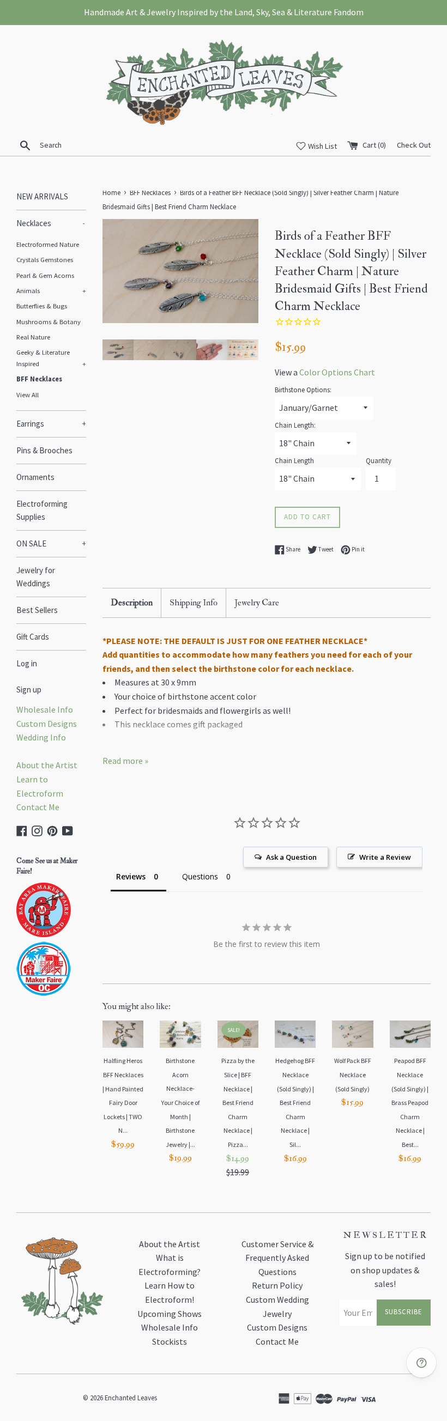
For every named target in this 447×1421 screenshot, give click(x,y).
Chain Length (294, 460)
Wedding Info (41, 737)
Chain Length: (295, 425)
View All (27, 394)
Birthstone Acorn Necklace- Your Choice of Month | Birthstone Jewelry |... (180, 1102)
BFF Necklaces (39, 378)
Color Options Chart (337, 372)
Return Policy (277, 1285)
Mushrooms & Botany (48, 321)
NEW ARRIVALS (42, 196)
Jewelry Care (256, 602)
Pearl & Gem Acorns (45, 275)
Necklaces (50, 223)
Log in (26, 663)
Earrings (51, 423)
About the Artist (46, 765)
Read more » (125, 760)
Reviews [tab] (131, 876)
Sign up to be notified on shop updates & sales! (385, 1269)
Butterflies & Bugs (41, 305)
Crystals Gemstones (44, 259)
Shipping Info (194, 602)
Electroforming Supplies (42, 510)
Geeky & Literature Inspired (51, 357)
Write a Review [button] (385, 857)
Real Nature (33, 336)
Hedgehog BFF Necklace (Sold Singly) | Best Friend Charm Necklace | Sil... (295, 1102)
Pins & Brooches (44, 450)
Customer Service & (277, 1243)
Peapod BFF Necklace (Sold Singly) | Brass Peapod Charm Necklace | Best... (409, 1102)
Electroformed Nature (47, 244)
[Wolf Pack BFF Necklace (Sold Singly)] (352, 1034)
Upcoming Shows (169, 1313)
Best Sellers (37, 610)
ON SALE (51, 543)
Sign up (28, 689)
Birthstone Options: (303, 389)
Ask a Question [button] (291, 857)
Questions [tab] (200, 876)
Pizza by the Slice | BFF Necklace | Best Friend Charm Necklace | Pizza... (238, 1102)
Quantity (378, 460)
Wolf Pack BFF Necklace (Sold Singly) (352, 1074)
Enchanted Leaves (131, 1397)
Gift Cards (32, 636)
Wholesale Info (44, 709)
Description (132, 602)
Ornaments (35, 477)
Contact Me (37, 806)
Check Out (414, 145)
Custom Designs (46, 723)
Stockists (169, 1341)
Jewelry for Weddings (35, 576)
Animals (51, 290)
